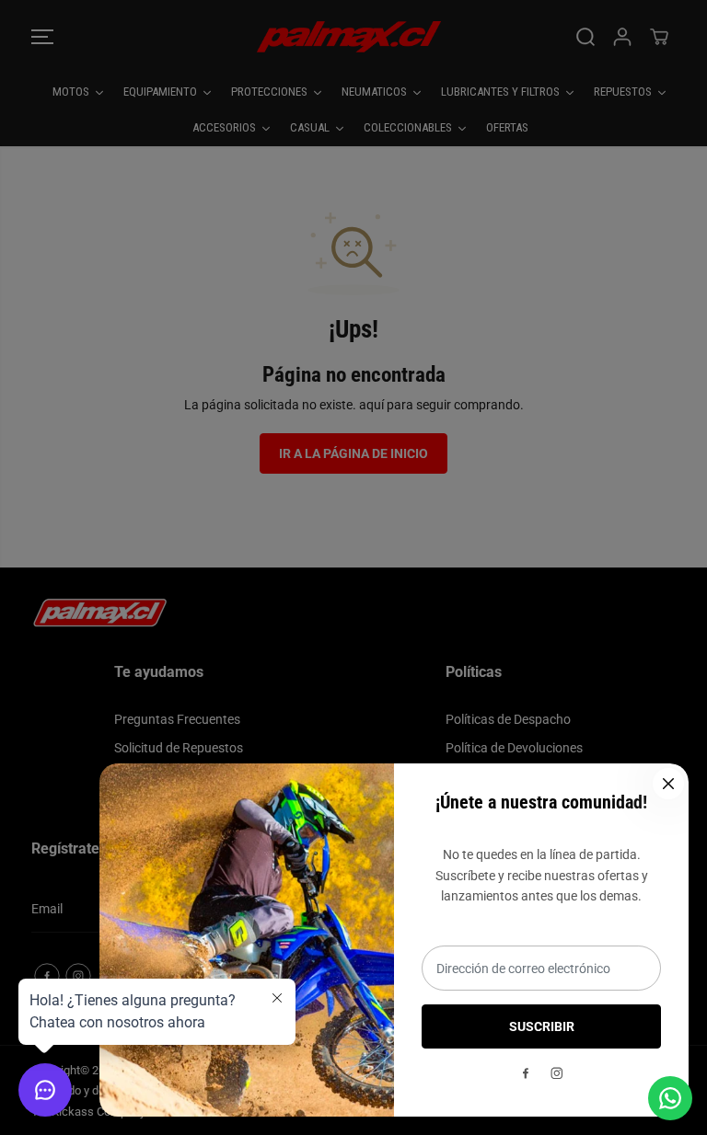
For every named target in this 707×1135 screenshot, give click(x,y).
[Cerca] (668, 783)
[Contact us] (670, 1098)
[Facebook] (525, 1073)
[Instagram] (557, 1073)
